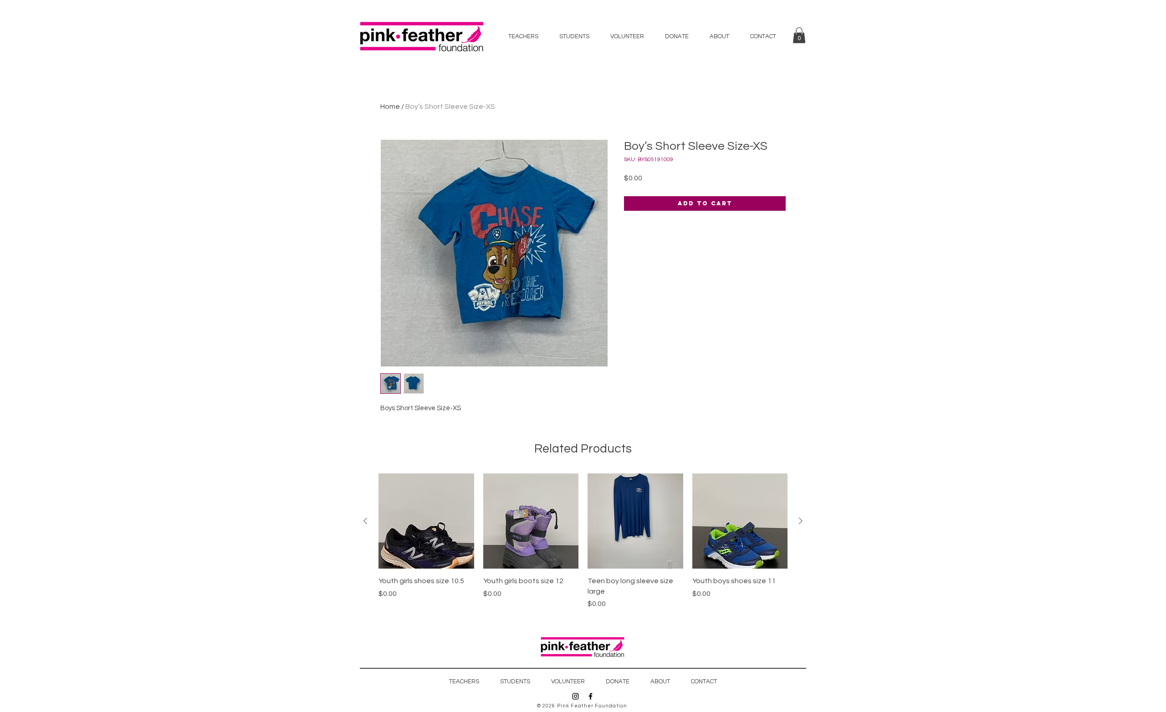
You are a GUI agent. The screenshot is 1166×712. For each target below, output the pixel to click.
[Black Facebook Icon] (590, 696)
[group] (583, 541)
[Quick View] (426, 521)
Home (390, 106)
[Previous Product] (365, 520)
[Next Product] (800, 520)
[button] (799, 35)
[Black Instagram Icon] (575, 696)
